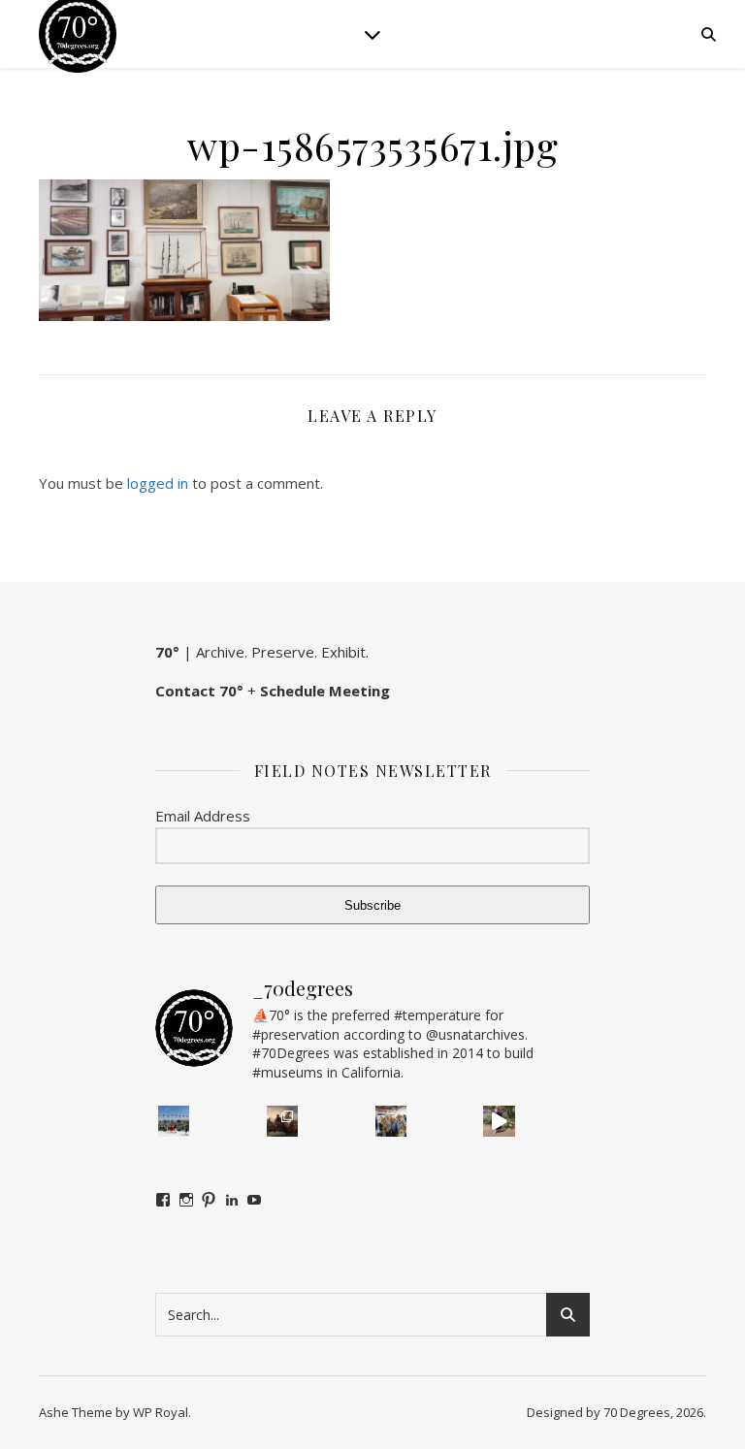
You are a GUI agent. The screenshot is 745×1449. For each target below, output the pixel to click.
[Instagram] (186, 1200)
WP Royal (160, 1412)
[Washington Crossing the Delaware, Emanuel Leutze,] (282, 1121)
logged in (157, 483)
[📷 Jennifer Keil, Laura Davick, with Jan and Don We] (390, 1121)
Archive (220, 651)
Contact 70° (199, 690)
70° (167, 651)
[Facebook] (163, 1200)
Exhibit (343, 651)
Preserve (282, 651)
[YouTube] (254, 1200)
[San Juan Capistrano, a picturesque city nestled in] (498, 1121)
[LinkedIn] (232, 1200)
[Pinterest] (208, 1200)
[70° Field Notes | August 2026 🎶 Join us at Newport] (173, 1121)
